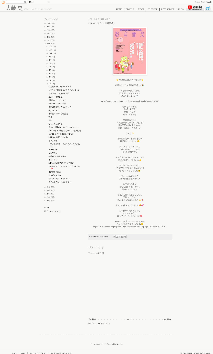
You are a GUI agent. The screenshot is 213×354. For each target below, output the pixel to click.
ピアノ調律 (53, 141)
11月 (51, 50)
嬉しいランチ (54, 110)
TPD (50, 117)
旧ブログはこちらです (53, 211)
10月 (51, 53)
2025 (49, 27)
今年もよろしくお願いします (60, 182)
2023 (49, 33)
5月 (50, 70)
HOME (119, 9)
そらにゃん (53, 160)
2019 (49, 187)
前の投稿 (167, 319)
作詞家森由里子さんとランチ (60, 107)
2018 (49, 191)
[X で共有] (119, 236)
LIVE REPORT (167, 9)
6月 (50, 67)
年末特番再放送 (55, 172)
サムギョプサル (55, 175)
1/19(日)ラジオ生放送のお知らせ (61, 134)
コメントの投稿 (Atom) (101, 324)
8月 (50, 60)
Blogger (119, 344)
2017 (49, 194)
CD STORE (153, 9)
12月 (51, 47)
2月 (50, 80)
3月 (50, 77)
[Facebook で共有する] (122, 236)
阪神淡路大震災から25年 (58, 137)
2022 (49, 37)
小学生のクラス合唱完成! (58, 114)
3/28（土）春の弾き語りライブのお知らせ (65, 131)
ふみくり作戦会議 (55, 97)
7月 (50, 64)
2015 (49, 201)
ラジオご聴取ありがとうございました (63, 127)
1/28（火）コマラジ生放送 (59, 93)
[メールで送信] (114, 236)
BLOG (181, 9)
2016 (49, 197)
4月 (50, 74)
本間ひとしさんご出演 (57, 104)
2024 (49, 30)
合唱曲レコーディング (57, 100)
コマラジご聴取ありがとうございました (64, 90)
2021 (49, 40)
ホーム (129, 319)
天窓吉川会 (53, 150)
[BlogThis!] (116, 236)
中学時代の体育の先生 (57, 156)
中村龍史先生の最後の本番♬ (60, 87)
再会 (50, 120)
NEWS (141, 9)
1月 (50, 84)
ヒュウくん (53, 153)
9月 (50, 57)
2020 (49, 44)
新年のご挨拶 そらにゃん (59, 179)
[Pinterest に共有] (125, 236)
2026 (49, 23)
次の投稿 (92, 319)
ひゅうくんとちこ (55, 124)
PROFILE (130, 9)
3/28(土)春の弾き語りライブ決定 (61, 163)
